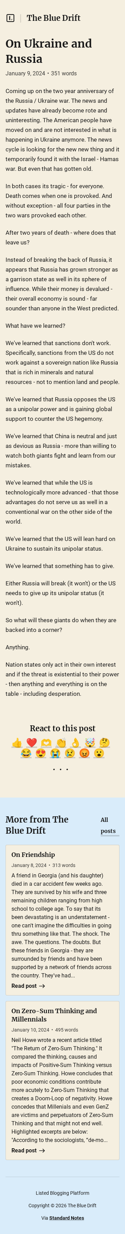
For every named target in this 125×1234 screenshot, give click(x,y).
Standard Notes (66, 1218)
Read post (23, 986)
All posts (108, 825)
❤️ (31, 742)
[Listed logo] (10, 18)
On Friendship (33, 855)
